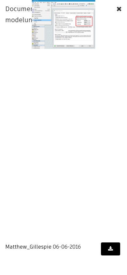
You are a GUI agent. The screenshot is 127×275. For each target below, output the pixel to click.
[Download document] (110, 248)
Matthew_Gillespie (28, 247)
